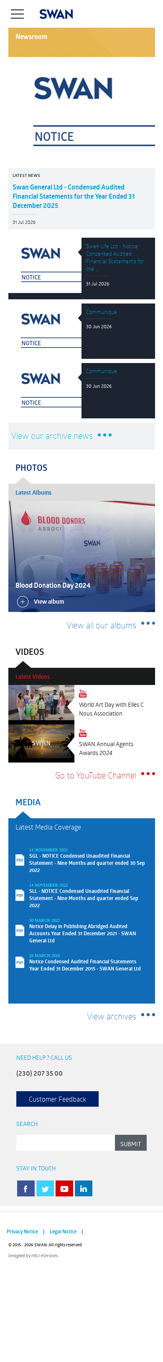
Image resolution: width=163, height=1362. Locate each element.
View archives (111, 1016)
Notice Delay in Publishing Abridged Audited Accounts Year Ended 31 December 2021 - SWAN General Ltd (82, 933)
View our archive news (52, 435)
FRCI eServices (44, 1255)
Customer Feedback (57, 1099)
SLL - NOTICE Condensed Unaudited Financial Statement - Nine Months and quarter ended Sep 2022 (83, 898)
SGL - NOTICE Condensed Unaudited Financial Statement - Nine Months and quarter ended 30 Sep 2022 (87, 863)
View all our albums (101, 625)
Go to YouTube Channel (95, 775)
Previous (127, 592)
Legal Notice (63, 1231)
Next (145, 592)
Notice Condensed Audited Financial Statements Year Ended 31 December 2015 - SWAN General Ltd (85, 965)
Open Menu (18, 14)
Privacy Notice (22, 1231)
